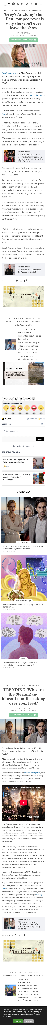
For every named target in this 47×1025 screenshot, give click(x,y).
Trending (22, 972)
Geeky (6, 10)
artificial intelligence (32, 772)
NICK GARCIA (25, 33)
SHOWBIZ (35, 321)
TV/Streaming (34, 10)
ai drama (22, 975)
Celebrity (22, 321)
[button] (41, 3)
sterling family (35, 975)
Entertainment (18, 10)
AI (15, 972)
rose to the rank (35, 95)
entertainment (22, 318)
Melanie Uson (24, 708)
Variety (39, 894)
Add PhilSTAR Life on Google (22, 40)
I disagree (28, 1021)
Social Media (34, 686)
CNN (4, 889)
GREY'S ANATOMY (23, 325)
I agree (18, 1021)
